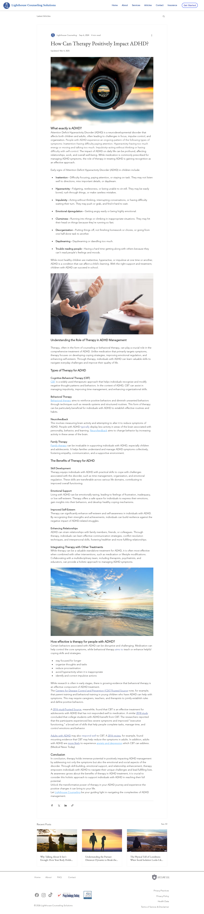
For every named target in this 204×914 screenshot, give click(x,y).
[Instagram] (43, 895)
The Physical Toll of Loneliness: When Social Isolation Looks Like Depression (146, 858)
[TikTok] (50, 895)
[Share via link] (72, 805)
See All (164, 824)
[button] (163, 16)
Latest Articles (44, 16)
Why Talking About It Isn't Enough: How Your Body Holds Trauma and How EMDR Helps (55, 858)
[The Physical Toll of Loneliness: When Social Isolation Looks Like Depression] (147, 840)
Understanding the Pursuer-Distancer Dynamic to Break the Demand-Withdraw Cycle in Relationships (100, 858)
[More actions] (151, 35)
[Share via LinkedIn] (65, 805)
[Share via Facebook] (52, 805)
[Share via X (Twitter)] (58, 805)
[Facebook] (37, 895)
